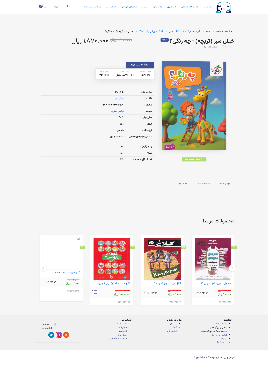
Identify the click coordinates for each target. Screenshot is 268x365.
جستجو (173, 324)
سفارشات (122, 327)
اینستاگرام (59, 335)
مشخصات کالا (203, 184)
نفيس (144, 7)
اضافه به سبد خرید (140, 65)
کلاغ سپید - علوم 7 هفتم (67, 272)
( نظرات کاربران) (212, 47)
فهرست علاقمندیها (118, 339)
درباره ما (223, 339)
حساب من (111, 7)
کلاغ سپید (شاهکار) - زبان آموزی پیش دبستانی (112, 283)
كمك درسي (208, 7)
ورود (56, 7)
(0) (182, 184)
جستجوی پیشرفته (93, 7)
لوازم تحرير (157, 7)
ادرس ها (122, 331)
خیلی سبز (119, 99)
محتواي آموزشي (129, 7)
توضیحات (225, 184)
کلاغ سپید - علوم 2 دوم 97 (167, 283)
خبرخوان (66, 335)
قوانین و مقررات (219, 335)
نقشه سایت (221, 324)
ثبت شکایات (221, 342)
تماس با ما (172, 331)
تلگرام (51, 335)
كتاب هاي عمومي (189, 7)
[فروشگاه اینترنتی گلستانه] (223, 7)
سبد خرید (122, 335)
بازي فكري (171, 7)
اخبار (175, 327)
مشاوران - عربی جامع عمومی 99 (215, 283)
